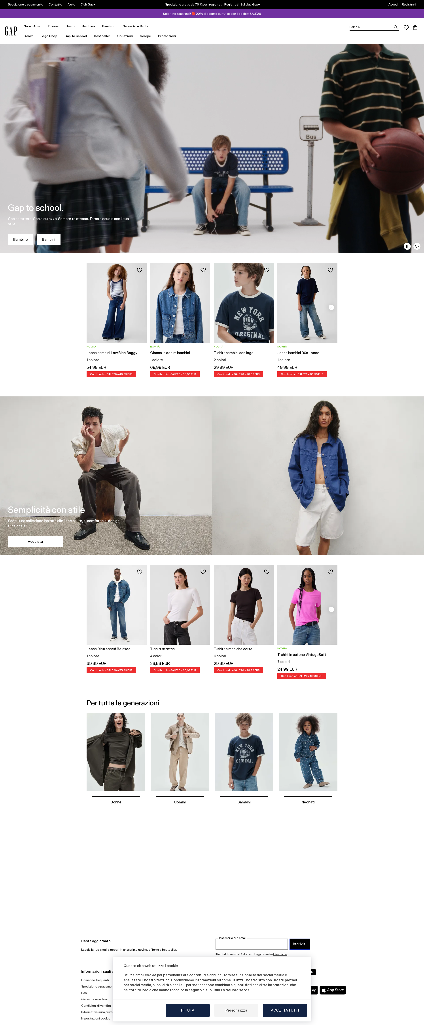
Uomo (70, 26)
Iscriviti (299, 944)
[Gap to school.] (212, 148)
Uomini (180, 802)
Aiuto (71, 4)
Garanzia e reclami (94, 999)
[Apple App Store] (333, 990)
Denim (29, 36)
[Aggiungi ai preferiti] (139, 270)
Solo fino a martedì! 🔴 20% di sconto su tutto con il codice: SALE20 (212, 13)
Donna (53, 26)
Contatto (55, 4)
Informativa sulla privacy (98, 1012)
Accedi (393, 4)
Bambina (88, 26)
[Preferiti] (406, 27)
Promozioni (167, 36)
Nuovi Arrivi (32, 26)
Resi (84, 993)
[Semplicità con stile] (212, 475)
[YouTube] (311, 972)
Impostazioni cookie (95, 1018)
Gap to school (75, 36)
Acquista (35, 542)
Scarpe (145, 36)
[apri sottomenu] (43, 26)
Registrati (231, 4)
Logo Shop (49, 36)
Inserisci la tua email (232, 938)
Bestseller (102, 36)
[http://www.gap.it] (11, 30)
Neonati (308, 802)
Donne (116, 802)
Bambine (20, 239)
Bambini (48, 239)
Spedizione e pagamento (25, 4)
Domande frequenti (95, 980)
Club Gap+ (88, 4)
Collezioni (125, 36)
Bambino (109, 26)
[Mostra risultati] (396, 27)
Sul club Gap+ (250, 4)
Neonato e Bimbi (135, 26)
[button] (331, 307)
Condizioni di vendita (96, 1005)
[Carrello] (415, 27)
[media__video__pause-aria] (407, 246)
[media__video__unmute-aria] (416, 246)
